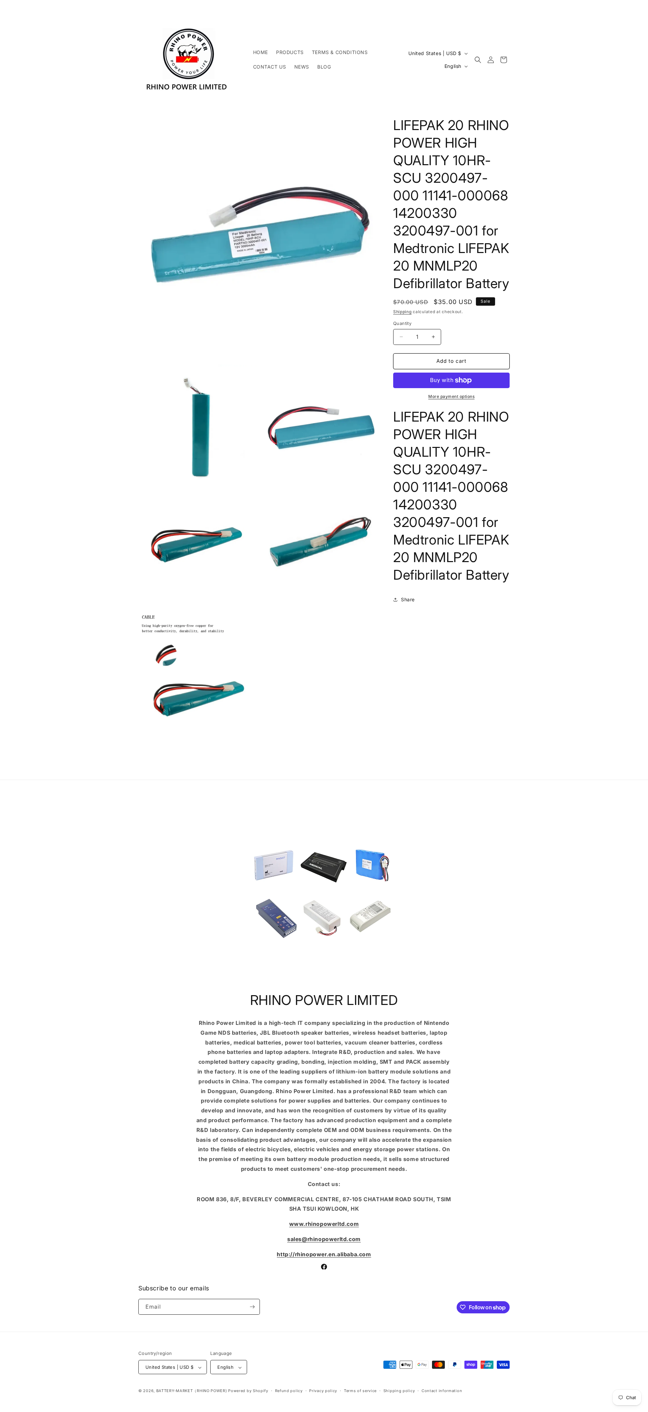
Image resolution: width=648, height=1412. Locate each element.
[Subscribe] (252, 1307)
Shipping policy (399, 1390)
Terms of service (360, 1390)
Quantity (402, 323)
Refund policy (289, 1390)
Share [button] (408, 599)
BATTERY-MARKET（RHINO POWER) (191, 1391)
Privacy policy (323, 1390)
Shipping (402, 311)
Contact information (442, 1390)
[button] (477, 59)
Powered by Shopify (248, 1391)
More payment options (451, 396)
